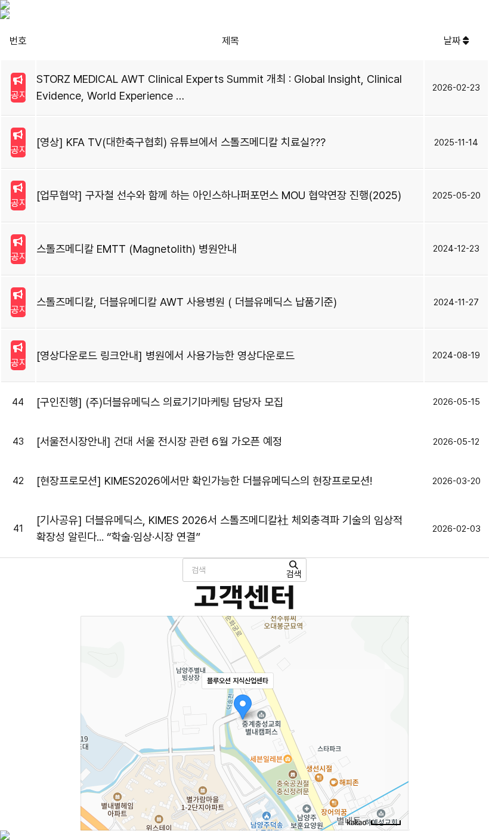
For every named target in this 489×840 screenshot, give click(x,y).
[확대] (393, 701)
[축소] (393, 721)
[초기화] (393, 744)
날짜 (453, 41)
